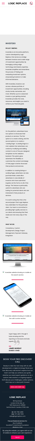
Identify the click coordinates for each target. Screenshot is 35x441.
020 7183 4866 (18, 412)
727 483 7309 (19, 414)
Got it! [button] (17, 437)
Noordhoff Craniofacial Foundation (17, 425)
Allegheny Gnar (17, 427)
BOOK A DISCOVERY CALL (31, 3)
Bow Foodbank (17, 423)
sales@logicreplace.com (17, 416)
